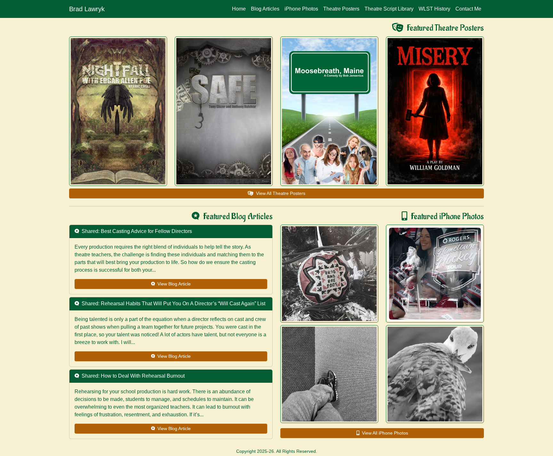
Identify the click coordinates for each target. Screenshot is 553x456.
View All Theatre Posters (279, 193)
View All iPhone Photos (385, 433)
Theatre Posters (341, 9)
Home (239, 9)
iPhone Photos (301, 9)
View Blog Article (173, 283)
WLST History (434, 9)
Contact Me (468, 9)
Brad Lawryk (87, 8)
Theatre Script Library (389, 9)
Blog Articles (265, 9)
